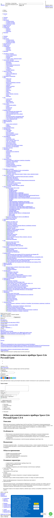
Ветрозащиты (9, 101)
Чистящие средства (8, 147)
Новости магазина (6, 315)
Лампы (8, 125)
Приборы (8, 126)
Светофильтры (6, 129)
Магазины (5, 500)
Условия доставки (10, 22)
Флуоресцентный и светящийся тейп (15, 116)
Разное (7, 106)
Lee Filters (8, 131)
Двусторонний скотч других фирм (14, 113)
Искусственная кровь (11, 144)
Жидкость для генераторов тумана (14, 145)
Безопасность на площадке (12, 151)
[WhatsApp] (11, 378)
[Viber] (9, 378)
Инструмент (6, 103)
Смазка (8, 67)
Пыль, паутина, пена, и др (12, 140)
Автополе (8, 80)
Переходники (9, 56)
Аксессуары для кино (8, 59)
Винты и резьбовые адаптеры (13, 82)
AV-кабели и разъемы (8, 53)
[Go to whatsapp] (50, 514)
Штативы (8, 96)
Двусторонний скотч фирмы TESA (14, 117)
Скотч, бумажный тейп (11, 118)
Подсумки (8, 156)
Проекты (8, 28)
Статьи (5, 509)
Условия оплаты (10, 21)
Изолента (8, 115)
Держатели (8, 83)
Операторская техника (8, 127)
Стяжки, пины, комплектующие (14, 58)
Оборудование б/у (7, 121)
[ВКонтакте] (1, 378)
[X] (7, 378)
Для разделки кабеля (11, 105)
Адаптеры (8, 81)
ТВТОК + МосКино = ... (6, 327)
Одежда (8, 154)
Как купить (6, 20)
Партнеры (8, 31)
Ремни (7, 157)
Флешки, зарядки (10, 70)
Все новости (4, 319)
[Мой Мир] (5, 378)
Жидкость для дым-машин (12, 146)
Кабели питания (10, 162)
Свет (4, 122)
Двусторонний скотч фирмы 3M (14, 111)
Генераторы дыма (10, 139)
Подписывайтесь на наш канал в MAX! (10, 322)
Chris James (9, 130)
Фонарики (8, 108)
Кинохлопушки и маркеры (12, 61)
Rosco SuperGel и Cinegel (12, 134)
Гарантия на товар (10, 23)
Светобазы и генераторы (9, 76)
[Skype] (13, 378)
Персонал (8, 75)
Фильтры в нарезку (10, 135)
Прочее (8, 88)
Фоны (7, 95)
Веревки (8, 152)
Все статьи (3, 329)
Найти (2, 336)
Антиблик (8, 137)
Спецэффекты (6, 136)
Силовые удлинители (11, 166)
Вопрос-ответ (6, 510)
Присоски (8, 90)
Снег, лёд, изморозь (11, 141)
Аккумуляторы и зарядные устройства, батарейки (18, 160)
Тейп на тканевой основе (12, 112)
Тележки (8, 92)
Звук (4, 97)
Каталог (5, 13)
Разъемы (8, 57)
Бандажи (8, 100)
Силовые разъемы (10, 164)
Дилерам (5, 17)
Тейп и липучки (10, 102)
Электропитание (7, 159)
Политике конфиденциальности (18, 515)
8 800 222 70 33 (49, 6)
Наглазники (9, 63)
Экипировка (6, 149)
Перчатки (8, 155)
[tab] (27, 370)
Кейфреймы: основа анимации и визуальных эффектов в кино (16, 333)
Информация (4, 496)
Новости (8, 30)
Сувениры (8, 68)
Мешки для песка (10, 86)
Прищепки (8, 87)
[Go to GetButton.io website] (50, 516)
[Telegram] (15, 378)
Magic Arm (8, 78)
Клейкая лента (6, 110)
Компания (3, 493)
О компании (6, 27)
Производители (7, 25)
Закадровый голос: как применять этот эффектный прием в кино (16, 332)
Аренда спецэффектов (11, 73)
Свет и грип (9, 72)
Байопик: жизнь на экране (7, 331)
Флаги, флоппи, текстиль (12, 93)
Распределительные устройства (13, 165)
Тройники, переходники (12, 161)
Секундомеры (9, 66)
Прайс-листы (6, 26)
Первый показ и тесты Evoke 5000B (9, 324)
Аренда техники (7, 71)
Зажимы (8, 85)
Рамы (7, 91)
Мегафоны (8, 62)
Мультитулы (9, 107)
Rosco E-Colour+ (10, 132)
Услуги (5, 18)
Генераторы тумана (10, 142)
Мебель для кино (7, 120)
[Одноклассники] (3, 378)
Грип (4, 77)
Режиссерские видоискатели (13, 64)
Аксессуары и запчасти (11, 124)
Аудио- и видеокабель (11, 54)
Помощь (3, 494)
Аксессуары (9, 98)
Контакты (5, 32)
